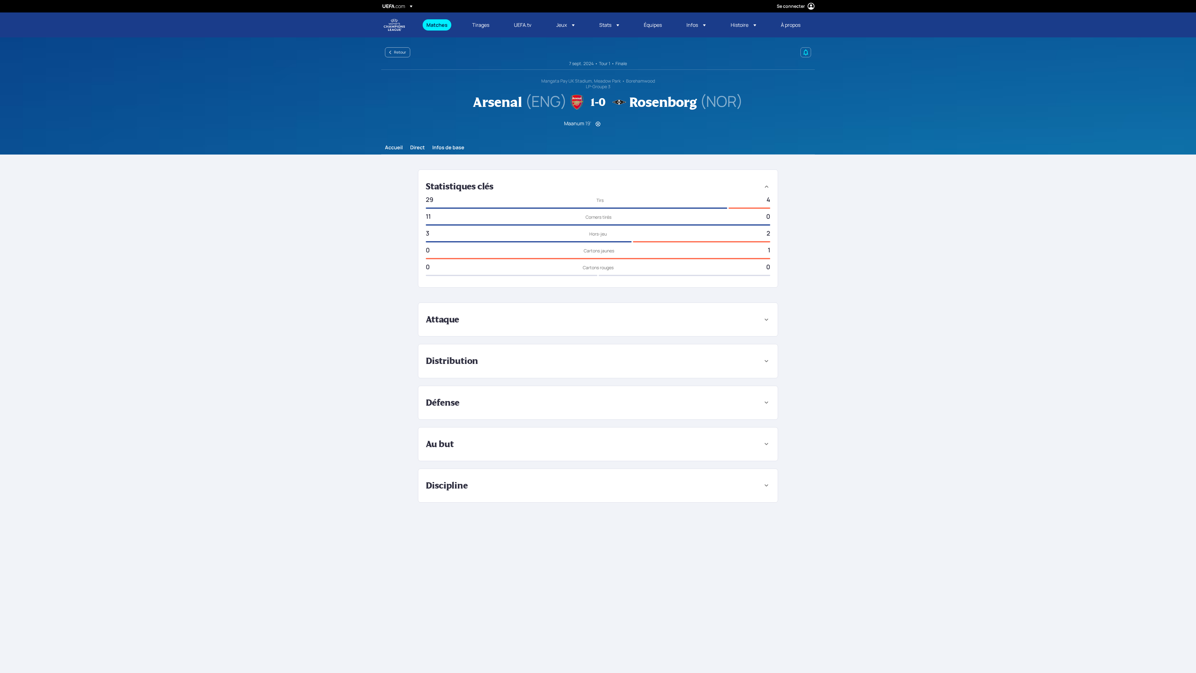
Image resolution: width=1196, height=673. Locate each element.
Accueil (394, 147)
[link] (437, 25)
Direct (417, 147)
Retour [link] (400, 52)
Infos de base (448, 147)
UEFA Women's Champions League (394, 25)
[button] (565, 25)
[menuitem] (441, 25)
